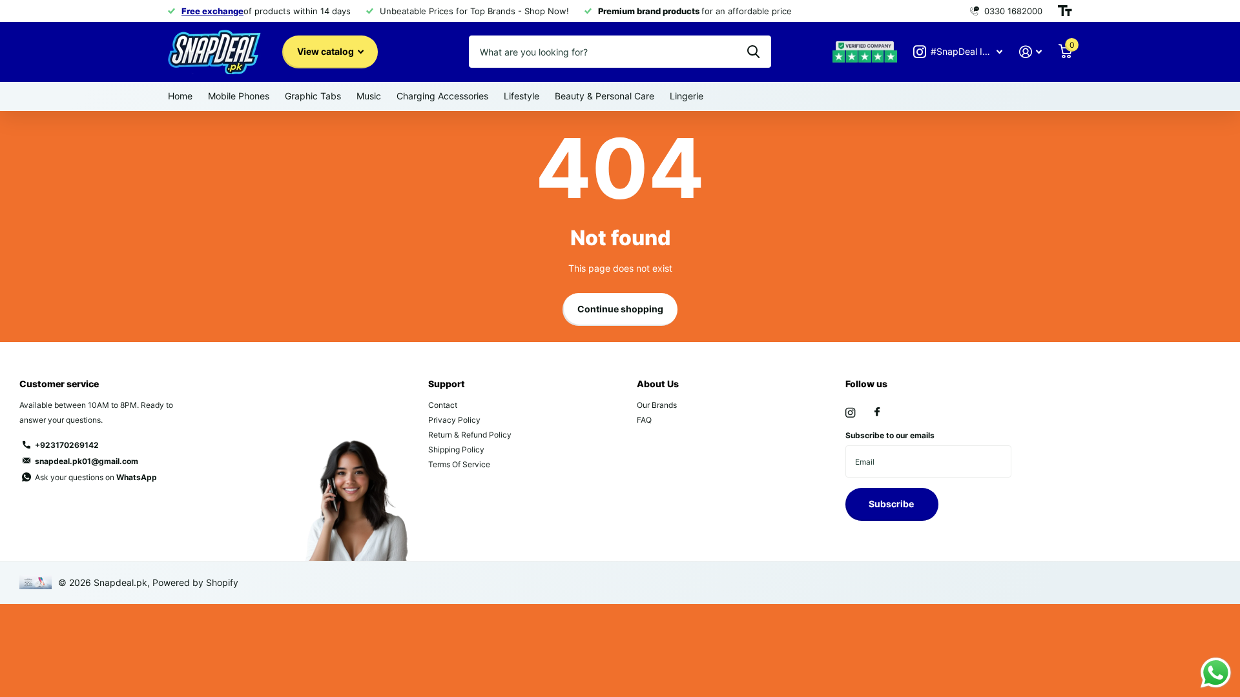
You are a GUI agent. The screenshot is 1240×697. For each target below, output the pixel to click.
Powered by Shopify (195, 582)
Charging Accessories (442, 95)
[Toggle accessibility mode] (1065, 11)
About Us (658, 383)
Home (180, 95)
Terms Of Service (459, 464)
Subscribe (892, 503)
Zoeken (753, 51)
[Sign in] (1030, 51)
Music (368, 95)
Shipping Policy (456, 449)
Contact (442, 405)
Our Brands (657, 405)
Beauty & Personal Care (604, 95)
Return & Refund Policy (470, 434)
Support (446, 383)
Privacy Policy (454, 420)
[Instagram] (850, 413)
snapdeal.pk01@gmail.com (86, 461)
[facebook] (877, 412)
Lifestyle (521, 95)
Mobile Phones (238, 95)
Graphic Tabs (313, 95)
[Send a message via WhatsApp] (1216, 673)
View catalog (326, 51)
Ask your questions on (96, 477)
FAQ (644, 420)
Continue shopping (620, 308)
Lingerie (686, 95)
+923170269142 (67, 445)
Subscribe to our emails (890, 435)
